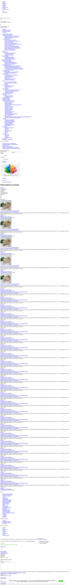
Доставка (4, 5)
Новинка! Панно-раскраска (8, 493)
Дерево (5, 155)
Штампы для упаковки (7, 500)
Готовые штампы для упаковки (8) (9, 143)
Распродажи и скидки (7, 30)
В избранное (9, 216)
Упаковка (4, 515)
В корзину (2, 215)
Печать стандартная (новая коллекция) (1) (10, 147)
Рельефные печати (6, 510)
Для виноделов (5, 506)
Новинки (4, 29)
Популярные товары (6, 31)
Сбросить (4, 162)
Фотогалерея (5, 7)
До (12, 152)
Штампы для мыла (6, 509)
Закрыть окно (3, 574)
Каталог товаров (3, 27)
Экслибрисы (5, 497)
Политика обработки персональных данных (9, 544)
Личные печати (6, 503)
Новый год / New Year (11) (8, 146)
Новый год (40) (5, 145)
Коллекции (5, 32)
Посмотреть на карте (31, 541)
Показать (4, 161)
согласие (29, 580)
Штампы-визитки (6, 502)
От (0, 152)
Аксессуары (5, 514)
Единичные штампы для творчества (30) (10, 144)
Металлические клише (7, 499)
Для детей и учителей (7, 507)
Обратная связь (3, 551)
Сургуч (4, 496)
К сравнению (2, 217)
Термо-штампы (5, 498)
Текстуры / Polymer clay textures (8, 512)
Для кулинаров (5, 505)
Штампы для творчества (7, 494)
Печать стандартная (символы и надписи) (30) (11, 148)
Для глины (5, 508)
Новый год (5, 516)
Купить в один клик (13, 573)
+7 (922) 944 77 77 (3, 552)
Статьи (4, 8)
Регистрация (5, 12)
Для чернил (6, 159)
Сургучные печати (6, 495)
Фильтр (1, 187)
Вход (4, 11)
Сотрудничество (6, 9)
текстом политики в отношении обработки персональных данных (13, 572)
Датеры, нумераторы (7, 511)
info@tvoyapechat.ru (43, 539)
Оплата (4, 6)
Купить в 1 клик (3, 216)
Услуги (4, 4)
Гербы (4, 504)
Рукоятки (4, 513)
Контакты (4, 3)
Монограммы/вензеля (7, 501)
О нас (4, 2)
